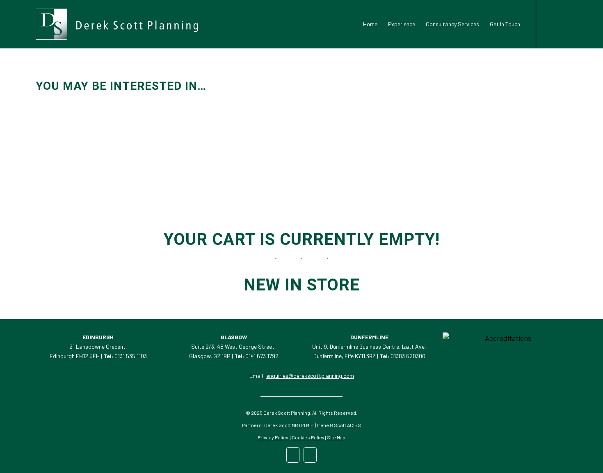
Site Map (336, 437)
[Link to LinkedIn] (549, 24)
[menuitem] (370, 24)
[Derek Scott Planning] (117, 24)
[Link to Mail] (561, 24)
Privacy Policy (273, 437)
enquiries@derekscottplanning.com (310, 375)
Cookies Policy (308, 437)
